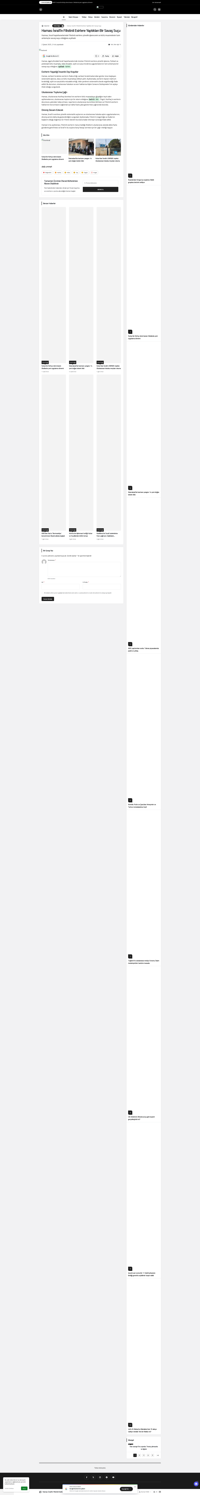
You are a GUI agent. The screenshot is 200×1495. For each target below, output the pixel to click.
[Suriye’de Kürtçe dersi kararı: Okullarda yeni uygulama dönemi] (54, 150)
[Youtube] (113, 1477)
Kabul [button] (24, 1488)
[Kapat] (135, 1486)
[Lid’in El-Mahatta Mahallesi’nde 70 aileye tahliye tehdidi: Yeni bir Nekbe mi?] (144, 1356)
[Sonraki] (157, 1455)
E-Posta (86, 582)
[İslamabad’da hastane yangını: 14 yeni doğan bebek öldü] (81, 150)
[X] (93, 1477)
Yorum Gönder (47, 599)
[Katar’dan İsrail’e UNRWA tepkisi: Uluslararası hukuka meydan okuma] (108, 150)
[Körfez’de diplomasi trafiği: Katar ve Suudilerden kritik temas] (81, 457)
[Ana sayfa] (64, 17)
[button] (159, 9)
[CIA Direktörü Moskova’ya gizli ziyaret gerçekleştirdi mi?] (144, 1044)
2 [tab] (139, 1455)
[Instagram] (100, 1477)
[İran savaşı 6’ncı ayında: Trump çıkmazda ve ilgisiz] (143, 1448)
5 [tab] (152, 1455)
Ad (43, 582)
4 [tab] (148, 1455)
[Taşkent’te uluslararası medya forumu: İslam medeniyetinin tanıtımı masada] (144, 888)
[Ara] (155, 9)
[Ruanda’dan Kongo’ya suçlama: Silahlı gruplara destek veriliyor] (144, 107)
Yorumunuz (52, 560)
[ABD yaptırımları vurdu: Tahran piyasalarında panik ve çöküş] (144, 575)
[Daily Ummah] (100, 9)
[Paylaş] (159, 1492)
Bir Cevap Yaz (48, 550)
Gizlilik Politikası (9, 1488)
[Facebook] (86, 1477)
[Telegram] (106, 1477)
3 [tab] (143, 1455)
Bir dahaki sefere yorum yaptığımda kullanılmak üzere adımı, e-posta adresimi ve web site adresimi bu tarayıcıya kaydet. (78, 593)
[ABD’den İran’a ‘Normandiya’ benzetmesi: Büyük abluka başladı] (54, 457)
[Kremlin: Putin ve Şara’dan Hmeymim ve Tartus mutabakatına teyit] (144, 732)
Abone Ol (101, 189)
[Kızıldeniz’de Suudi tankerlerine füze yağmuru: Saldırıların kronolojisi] (109, 457)
